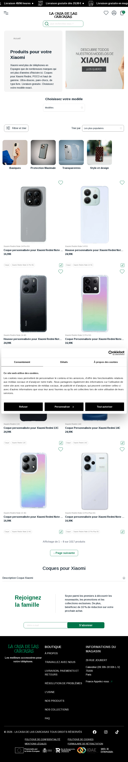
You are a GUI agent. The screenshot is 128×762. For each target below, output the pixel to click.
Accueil (16, 38)
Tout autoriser (104, 406)
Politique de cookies (81, 739)
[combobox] (64, 108)
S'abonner (86, 625)
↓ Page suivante (64, 553)
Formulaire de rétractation (85, 743)
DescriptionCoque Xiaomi (17, 578)
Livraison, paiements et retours (62, 673)
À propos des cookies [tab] (106, 362)
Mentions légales (36, 743)
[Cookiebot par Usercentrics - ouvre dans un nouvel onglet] (110, 353)
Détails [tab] (64, 362)
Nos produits (54, 701)
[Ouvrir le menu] (6, 13)
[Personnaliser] (61, 265)
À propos (51, 653)
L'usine (50, 692)
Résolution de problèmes (63, 683)
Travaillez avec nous (60, 662)
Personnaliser (62, 406)
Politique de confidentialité (42, 739)
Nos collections (57, 709)
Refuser (23, 406)
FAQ (47, 718)
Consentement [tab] (22, 362)
